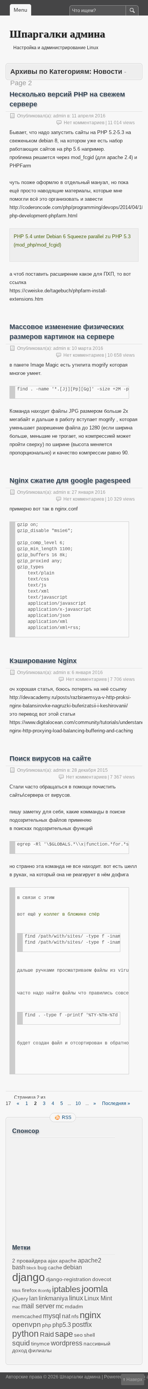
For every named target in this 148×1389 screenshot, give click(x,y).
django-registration (68, 1279)
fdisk (16, 1290)
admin (59, 116)
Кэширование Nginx (43, 661)
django (28, 1277)
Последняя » (116, 1103)
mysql (52, 1316)
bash (18, 1267)
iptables (66, 1289)
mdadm (74, 1306)
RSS (66, 1117)
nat (66, 1316)
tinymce (40, 1344)
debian (72, 1267)
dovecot (101, 1279)
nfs (75, 1316)
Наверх (134, 1379)
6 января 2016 (87, 672)
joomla (95, 1289)
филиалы (40, 1350)
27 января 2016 (88, 492)
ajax (53, 1261)
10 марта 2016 (87, 348)
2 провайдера (29, 1261)
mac (16, 1307)
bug (42, 1267)
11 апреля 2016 (88, 116)
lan (33, 1298)
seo (78, 1335)
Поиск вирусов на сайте (50, 758)
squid (21, 1343)
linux (76, 1298)
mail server (38, 1306)
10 (78, 1103)
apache (68, 1261)
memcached (27, 1316)
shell (89, 1335)
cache (55, 1267)
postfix (82, 1324)
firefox (29, 1290)
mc (60, 1306)
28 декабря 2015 (90, 770)
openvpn (26, 1324)
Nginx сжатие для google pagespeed (70, 480)
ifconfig (44, 1290)
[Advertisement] (62, 1188)
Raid (47, 1334)
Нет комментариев (84, 122)
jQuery (20, 1298)
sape (64, 1334)
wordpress (66, 1343)
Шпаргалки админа (57, 33)
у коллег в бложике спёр (68, 914)
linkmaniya (53, 1298)
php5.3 (61, 1325)
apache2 (89, 1260)
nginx (90, 1315)
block (31, 1268)
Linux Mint (98, 1298)
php (46, 1325)
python (25, 1334)
